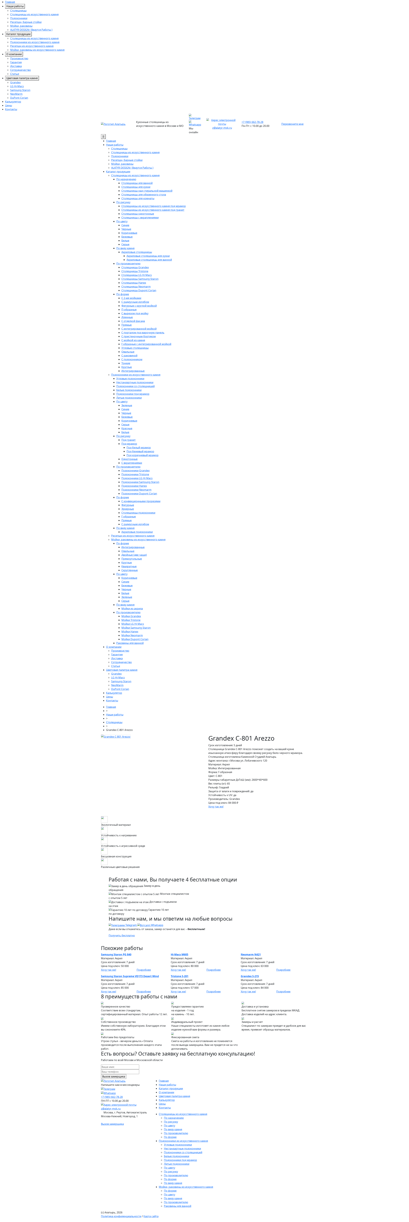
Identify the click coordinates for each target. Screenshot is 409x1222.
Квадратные (129, 566)
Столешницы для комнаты (137, 198)
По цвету (121, 221)
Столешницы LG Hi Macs (136, 275)
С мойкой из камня (133, 340)
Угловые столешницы (135, 348)
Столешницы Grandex (135, 267)
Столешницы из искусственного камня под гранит (152, 210)
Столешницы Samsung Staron (139, 279)
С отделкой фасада (133, 321)
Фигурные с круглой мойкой (139, 305)
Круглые (126, 367)
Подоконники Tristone (135, 474)
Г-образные (128, 516)
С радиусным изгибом (135, 302)
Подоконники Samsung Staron (140, 482)
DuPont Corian (19, 98)
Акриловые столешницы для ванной (149, 259)
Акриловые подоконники (137, 532)
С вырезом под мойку (134, 313)
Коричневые (129, 233)
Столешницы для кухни (135, 187)
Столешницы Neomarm (136, 286)
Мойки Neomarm (132, 635)
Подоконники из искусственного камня (34, 42)
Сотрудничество (20, 70)
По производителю (128, 263)
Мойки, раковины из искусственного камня (37, 50)
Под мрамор (129, 443)
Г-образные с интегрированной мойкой (146, 344)
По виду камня (125, 248)
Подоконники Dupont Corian (139, 493)
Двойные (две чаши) (134, 555)
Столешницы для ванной (137, 183)
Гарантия (16, 62)
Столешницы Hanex (133, 282)
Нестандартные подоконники (134, 382)
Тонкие (125, 363)
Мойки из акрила (132, 608)
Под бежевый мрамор (140, 451)
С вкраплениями (131, 463)
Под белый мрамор (139, 447)
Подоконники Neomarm (136, 489)
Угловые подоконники (130, 378)
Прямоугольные (131, 558)
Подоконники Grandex (135, 470)
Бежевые (127, 236)
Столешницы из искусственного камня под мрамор (153, 206)
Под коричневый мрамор (142, 455)
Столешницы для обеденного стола (143, 194)
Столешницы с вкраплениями (140, 217)
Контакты (11, 109)
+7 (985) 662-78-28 (252, 122)
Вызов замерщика (112, 1124)
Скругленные (129, 570)
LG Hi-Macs (17, 86)
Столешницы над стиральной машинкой (146, 190)
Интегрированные (133, 371)
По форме (122, 294)
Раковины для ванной (130, 643)
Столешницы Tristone (134, 271)
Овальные (127, 351)
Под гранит (128, 440)
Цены (8, 105)
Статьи (14, 74)
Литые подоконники (129, 397)
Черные (126, 229)
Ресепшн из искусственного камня (32, 46)
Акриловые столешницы (136, 252)
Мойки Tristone (130, 620)
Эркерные (127, 509)
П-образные (129, 309)
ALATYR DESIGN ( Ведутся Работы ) (31, 29)
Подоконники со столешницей (135, 386)
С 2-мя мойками (131, 298)
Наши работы (15, 6)
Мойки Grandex (131, 616)
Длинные (127, 317)
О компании (14, 54)
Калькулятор (13, 101)
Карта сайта (150, 1216)
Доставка (16, 66)
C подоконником (131, 359)
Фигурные (127, 505)
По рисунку (123, 202)
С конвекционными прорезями (140, 501)
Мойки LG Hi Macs (132, 624)
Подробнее (144, 970)
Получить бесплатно (122, 935)
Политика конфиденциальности (121, 1216)
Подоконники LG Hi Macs (137, 478)
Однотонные (129, 459)
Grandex (15, 82)
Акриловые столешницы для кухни (148, 256)
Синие (125, 225)
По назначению (126, 179)
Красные (126, 428)
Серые (125, 244)
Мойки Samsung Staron (136, 627)
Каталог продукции (18, 34)
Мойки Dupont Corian (134, 639)
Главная (10, 2)
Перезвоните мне (292, 124)
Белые (125, 240)
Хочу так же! (216, 806)
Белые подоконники (129, 390)
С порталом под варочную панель (142, 332)
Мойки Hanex (129, 631)
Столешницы (18, 10)
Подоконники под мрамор (132, 394)
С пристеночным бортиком (138, 336)
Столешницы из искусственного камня (34, 14)
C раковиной (129, 355)
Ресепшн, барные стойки (26, 22)
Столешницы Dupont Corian (138, 290)
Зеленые (126, 405)
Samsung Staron (20, 90)
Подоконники (18, 18)
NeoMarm (16, 94)
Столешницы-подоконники (138, 512)
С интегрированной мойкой (139, 328)
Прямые (126, 325)
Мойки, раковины (21, 26)
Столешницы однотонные (137, 213)
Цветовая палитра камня (22, 78)
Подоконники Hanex (134, 486)
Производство (19, 58)
